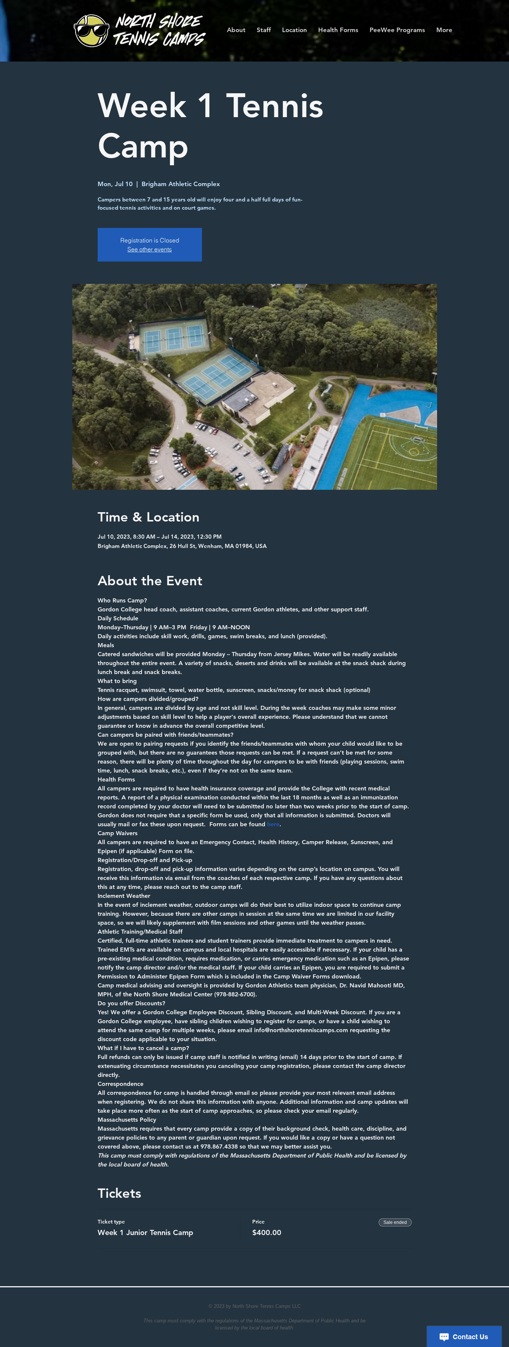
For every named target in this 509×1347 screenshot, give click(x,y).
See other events (149, 249)
